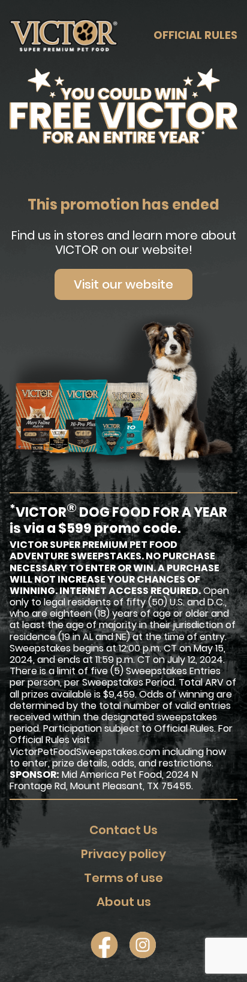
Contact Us (123, 830)
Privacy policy (123, 853)
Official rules (195, 35)
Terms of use (123, 877)
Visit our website (123, 284)
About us (124, 901)
